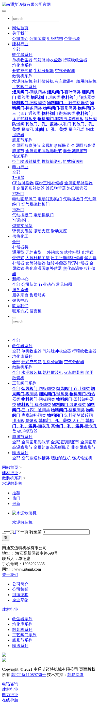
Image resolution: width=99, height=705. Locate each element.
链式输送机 (73, 161)
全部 (16, 49)
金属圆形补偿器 (78, 183)
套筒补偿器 (35, 263)
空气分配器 (65, 70)
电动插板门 (44, 215)
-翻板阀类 (58, 113)
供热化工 (20, 236)
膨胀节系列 (22, 140)
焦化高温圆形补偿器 (43, 268)
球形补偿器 (78, 263)
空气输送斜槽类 (26, 161)
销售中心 (20, 300)
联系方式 (20, 311)
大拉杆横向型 (37, 258)
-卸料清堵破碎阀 (61, 119)
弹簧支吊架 (22, 225)
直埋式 (87, 252)
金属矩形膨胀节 (56, 145)
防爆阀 (18, 124)
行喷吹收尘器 (75, 60)
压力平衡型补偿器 (67, 258)
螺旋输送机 (52, 161)
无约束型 (35, 252)
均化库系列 (22, 65)
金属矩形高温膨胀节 (43, 151)
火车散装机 (65, 81)
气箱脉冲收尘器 (48, 60)
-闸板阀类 (29, 92)
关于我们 (20, 33)
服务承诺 (20, 290)
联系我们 (20, 306)
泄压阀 (91, 119)
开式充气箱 (22, 70)
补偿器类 (20, 247)
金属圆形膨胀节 (26, 145)
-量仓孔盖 (60, 129)
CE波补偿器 (23, 183)
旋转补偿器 (57, 263)
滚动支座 (42, 231)
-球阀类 (45, 97)
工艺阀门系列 (24, 86)
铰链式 (18, 258)
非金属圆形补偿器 (28, 188)
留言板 (35, 311)
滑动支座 (59, 231)
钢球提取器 (27, 431)
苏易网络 (75, 674)
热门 (16, 498)
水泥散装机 (22, 81)
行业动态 (47, 284)
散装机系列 (22, 76)
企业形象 (72, 38)
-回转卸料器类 (68, 103)
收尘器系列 (22, 54)
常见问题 (64, 284)
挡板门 (18, 193)
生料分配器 (44, 70)
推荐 (16, 493)
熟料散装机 (44, 81)
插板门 (18, 209)
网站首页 (20, 28)
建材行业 (20, 44)
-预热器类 (78, 97)
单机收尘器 (22, 60)
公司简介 (20, 38)
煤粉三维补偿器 (49, 183)
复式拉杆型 (70, 252)
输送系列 (20, 156)
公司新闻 (29, 284)
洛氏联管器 (77, 188)
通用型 (18, 252)
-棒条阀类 (34, 404)
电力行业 (20, 167)
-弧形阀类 (60, 108)
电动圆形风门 (24, 199)
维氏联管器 (56, 188)
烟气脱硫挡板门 (35, 204)
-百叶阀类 (64, 92)
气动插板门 (22, 215)
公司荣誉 (37, 38)
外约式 (53, 252)
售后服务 (37, 295)
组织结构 (55, 38)
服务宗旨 (20, 295)
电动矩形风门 (50, 199)
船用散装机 (86, 81)
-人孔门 (48, 124)
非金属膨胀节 (75, 151)
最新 (16, 503)
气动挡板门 (73, 199)
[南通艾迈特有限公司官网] (49, 4)
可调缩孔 (20, 220)
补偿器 (18, 177)
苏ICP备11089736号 (28, 674)
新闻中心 (20, 279)
